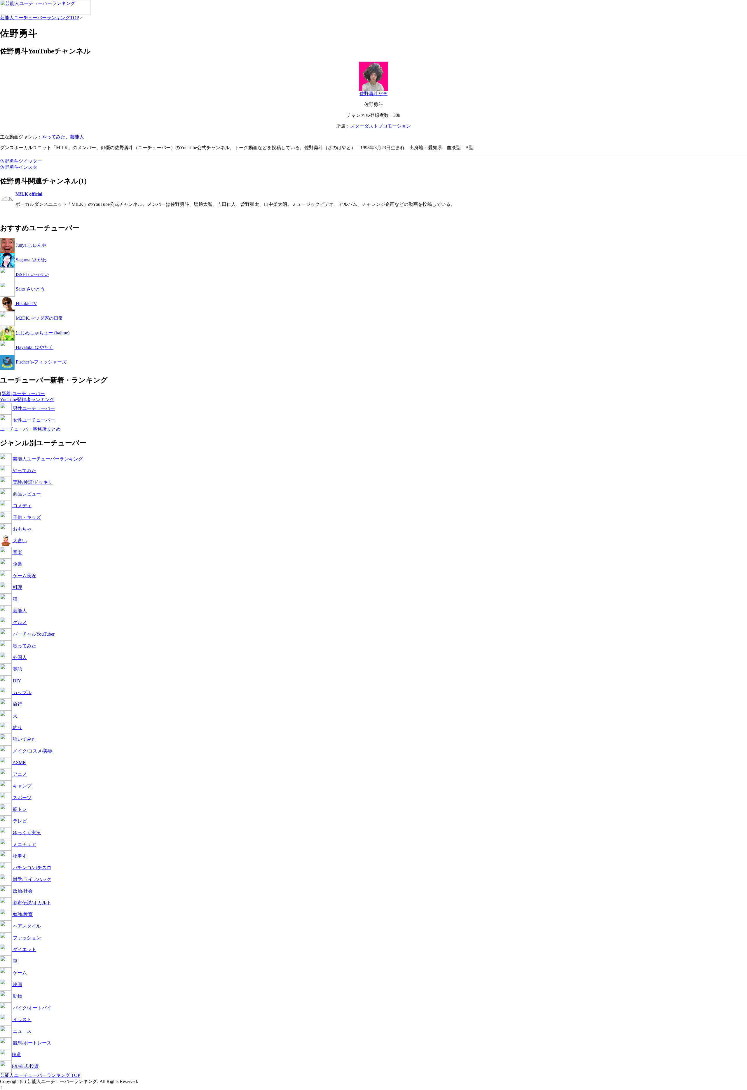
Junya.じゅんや (30, 245)
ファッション (26, 937)
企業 (17, 563)
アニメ (19, 774)
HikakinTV (26, 303)
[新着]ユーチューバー (22, 393)
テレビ (19, 820)
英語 (17, 669)
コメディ (22, 505)
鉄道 (16, 1054)
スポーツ (22, 797)
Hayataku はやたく (34, 347)
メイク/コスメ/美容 (32, 750)
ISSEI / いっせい (32, 274)
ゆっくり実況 (26, 832)
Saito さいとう (30, 288)
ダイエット (24, 949)
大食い (19, 540)
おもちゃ (22, 528)
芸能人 (77, 136)
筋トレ (19, 809)
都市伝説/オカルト (31, 902)
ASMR (19, 762)
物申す (19, 855)
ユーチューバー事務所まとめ (30, 429)
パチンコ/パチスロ (31, 867)
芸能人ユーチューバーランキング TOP (40, 1075)
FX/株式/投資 (25, 1066)
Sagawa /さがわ (31, 259)
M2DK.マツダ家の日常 (39, 318)
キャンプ (22, 785)
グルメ (19, 622)
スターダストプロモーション (380, 126)
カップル (22, 692)
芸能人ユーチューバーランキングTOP (39, 17)
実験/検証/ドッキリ (32, 482)
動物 (17, 996)
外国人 (19, 657)
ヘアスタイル (26, 926)
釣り (17, 727)
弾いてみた (24, 739)
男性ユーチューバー (33, 408)
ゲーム (19, 972)
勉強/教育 (22, 914)
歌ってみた (24, 645)
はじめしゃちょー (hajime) (42, 332)
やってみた (53, 136)
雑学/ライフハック (31, 879)
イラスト (22, 1019)
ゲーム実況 (24, 575)
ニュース (22, 1031)
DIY (16, 680)
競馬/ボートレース (31, 1042)
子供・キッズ (26, 517)
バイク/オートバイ (31, 1007)
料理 (17, 587)
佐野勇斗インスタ (18, 167)
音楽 (17, 552)
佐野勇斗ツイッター (21, 161)
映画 (17, 984)
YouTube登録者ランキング (27, 399)
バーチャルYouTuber (33, 634)
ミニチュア (24, 844)
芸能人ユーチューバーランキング (47, 458)
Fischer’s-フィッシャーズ (41, 361)
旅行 (17, 704)
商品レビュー (26, 493)
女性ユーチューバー (33, 420)
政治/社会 (22, 891)
